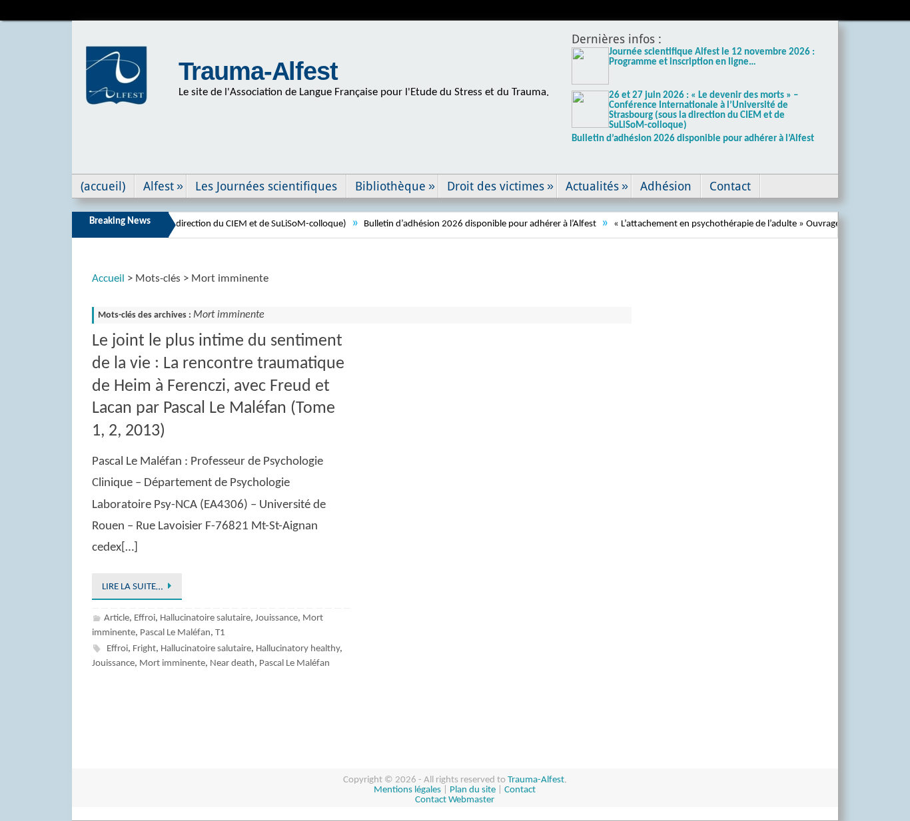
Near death (232, 664)
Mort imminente (172, 664)
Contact (520, 790)
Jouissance (276, 618)
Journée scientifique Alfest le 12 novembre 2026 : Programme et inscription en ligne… (712, 57)
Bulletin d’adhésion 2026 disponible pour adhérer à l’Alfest (693, 139)
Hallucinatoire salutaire (205, 618)
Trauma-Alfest (258, 71)
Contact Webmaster (454, 800)
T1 (220, 633)
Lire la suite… (132, 587)
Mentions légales (407, 790)
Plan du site (473, 790)
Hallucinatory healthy (298, 649)
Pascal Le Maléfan (175, 633)
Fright (144, 649)
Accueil (108, 278)
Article (116, 618)
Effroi (144, 618)
